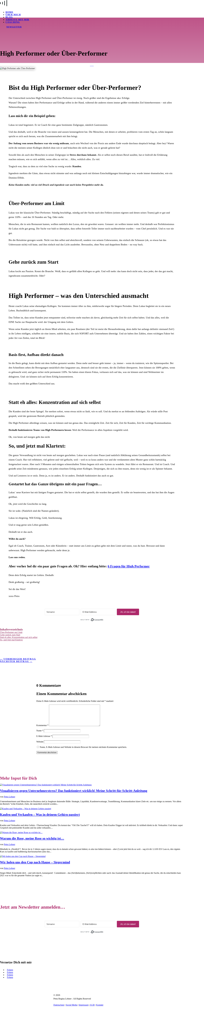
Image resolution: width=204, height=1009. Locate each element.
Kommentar (42, 725)
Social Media (71, 1005)
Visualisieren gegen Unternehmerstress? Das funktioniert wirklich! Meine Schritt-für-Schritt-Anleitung (73, 790)
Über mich (13, 14)
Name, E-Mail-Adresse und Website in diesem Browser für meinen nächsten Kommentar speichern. (83, 747)
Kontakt (99, 1005)
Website (39, 741)
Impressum (83, 1005)
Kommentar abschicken (46, 752)
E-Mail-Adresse (44, 736)
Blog (9, 17)
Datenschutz (58, 1005)
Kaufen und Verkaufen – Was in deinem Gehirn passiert (40, 814)
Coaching (13, 22)
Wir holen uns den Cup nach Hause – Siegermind (35, 862)
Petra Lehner (9, 797)
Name (39, 730)
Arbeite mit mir (17, 19)
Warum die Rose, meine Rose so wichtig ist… (32, 838)
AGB (92, 1005)
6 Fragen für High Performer (129, 566)
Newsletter (14, 27)
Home (9, 12)
